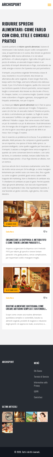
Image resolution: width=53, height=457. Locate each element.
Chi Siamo (38, 370)
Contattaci (38, 397)
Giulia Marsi (10, 231)
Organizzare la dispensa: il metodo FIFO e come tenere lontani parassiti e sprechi (26, 241)
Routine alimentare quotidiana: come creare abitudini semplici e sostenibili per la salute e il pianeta (25, 307)
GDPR (36, 391)
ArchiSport (11, 4)
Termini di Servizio (41, 376)
